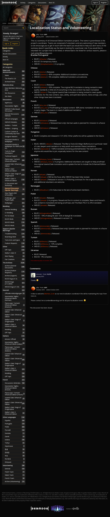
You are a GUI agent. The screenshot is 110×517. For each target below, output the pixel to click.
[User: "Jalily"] (33, 35)
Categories (31, 3)
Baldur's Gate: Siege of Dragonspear (14, 175)
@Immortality (45, 226)
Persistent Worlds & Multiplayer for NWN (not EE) (14, 146)
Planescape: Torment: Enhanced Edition (14, 160)
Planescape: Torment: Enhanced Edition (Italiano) (14, 349)
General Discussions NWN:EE (14, 115)
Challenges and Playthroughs (14, 199)
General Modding (14, 209)
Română (14, 459)
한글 (14, 449)
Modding (14, 329)
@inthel (42, 72)
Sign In (95, 3)
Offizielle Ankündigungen (14, 293)
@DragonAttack (45, 213)
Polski (14, 427)
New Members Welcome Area (14, 89)
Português (14, 424)
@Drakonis (44, 121)
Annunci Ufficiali (14, 339)
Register (104, 3)
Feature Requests (14, 243)
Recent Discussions (9, 54)
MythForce (14, 103)
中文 (14, 456)
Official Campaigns (14, 119)
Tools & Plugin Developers (14, 152)
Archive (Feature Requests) (14, 272)
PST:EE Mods (14, 216)
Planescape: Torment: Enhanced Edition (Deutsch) (14, 305)
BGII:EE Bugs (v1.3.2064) (14, 283)
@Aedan (49, 144)
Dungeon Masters (14, 136)
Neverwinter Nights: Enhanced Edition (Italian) (14, 343)
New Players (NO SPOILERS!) (14, 194)
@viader (44, 200)
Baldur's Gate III (14, 253)
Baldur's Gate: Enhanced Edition (14, 170)
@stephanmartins (47, 64)
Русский (14, 430)
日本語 (14, 452)
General (14, 469)
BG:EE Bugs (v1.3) (14, 279)
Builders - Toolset (14, 125)
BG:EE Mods (14, 219)
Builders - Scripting (14, 128)
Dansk (14, 436)
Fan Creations (14, 259)
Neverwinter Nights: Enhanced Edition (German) (14, 298)
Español (14, 420)
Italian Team (14, 475)
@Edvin (42, 85)
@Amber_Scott (49, 294)
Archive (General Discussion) (14, 267)
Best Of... (52, 3)
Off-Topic (14, 250)
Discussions (42, 3)
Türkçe (14, 443)
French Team (14, 478)
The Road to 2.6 (14, 78)
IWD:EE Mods (14, 225)
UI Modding (14, 213)
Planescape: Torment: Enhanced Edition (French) (14, 394)
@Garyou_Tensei (46, 159)
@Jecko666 (45, 149)
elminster (39, 274)
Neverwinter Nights (14, 106)
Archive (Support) (14, 276)
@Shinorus (43, 241)
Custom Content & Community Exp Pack (14, 132)
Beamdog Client (14, 237)
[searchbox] (13, 28)
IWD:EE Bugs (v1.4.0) (14, 287)
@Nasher (43, 59)
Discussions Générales (14, 383)
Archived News (14, 82)
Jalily (37, 34)
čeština (14, 440)
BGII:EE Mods (14, 222)
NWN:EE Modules (14, 122)
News (14, 75)
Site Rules (14, 96)
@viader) (43, 198)
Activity (22, 3)
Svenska (14, 433)
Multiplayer (14, 203)
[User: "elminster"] (33, 275)
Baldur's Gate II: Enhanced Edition (14, 180)
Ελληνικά (14, 462)
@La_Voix (43, 105)
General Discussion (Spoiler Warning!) (14, 189)
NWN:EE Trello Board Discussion (14, 110)
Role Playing (14, 256)
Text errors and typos (14, 240)
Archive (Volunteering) (14, 481)
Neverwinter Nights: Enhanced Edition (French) (14, 388)
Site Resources (14, 93)
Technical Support (14, 156)
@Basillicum (44, 190)
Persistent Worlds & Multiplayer (14, 141)
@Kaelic (43, 175)
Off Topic (14, 333)
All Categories (7, 67)
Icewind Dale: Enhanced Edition (14, 165)
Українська (14, 446)
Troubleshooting (14, 234)
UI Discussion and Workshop (14, 184)
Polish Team (14, 472)
